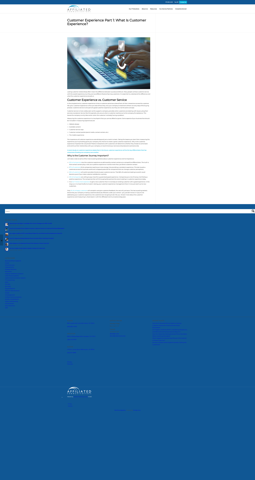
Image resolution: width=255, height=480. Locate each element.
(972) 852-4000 (73, 355)
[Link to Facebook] (183, 419)
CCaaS (7, 288)
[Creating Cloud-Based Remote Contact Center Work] (253, 240)
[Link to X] (180, 419)
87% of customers (74, 192)
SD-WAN (8, 312)
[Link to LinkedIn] (186, 419)
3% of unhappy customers (79, 216)
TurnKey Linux (137, 422)
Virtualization (9, 329)
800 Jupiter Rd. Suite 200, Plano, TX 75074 (84, 351)
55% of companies (75, 202)
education (8, 297)
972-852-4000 (169, 2)
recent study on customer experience (86, 169)
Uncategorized (10, 320)
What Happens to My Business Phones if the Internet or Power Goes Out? (29, 269)
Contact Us (183, 2)
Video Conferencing (11, 327)
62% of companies (75, 188)
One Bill (7, 310)
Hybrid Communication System (15, 303)
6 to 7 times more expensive (81, 207)
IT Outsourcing (10, 305)
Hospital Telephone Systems (14, 299)
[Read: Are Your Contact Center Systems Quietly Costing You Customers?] (7, 275)
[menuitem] (169, 2)
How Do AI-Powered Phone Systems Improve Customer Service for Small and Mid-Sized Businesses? (36, 254)
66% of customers (74, 197)
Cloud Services (9, 290)
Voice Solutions (10, 331)
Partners (70, 394)
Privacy (70, 391)
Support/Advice (10, 314)
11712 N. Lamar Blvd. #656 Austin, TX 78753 (83, 381)
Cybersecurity (9, 292)
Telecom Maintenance (12, 316)
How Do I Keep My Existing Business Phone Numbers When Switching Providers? (31, 264)
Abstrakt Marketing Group (173, 416)
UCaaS (7, 318)
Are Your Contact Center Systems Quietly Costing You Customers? (27, 273)
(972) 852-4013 (115, 362)
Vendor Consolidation (12, 325)
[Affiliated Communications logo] (79, 8)
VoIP (6, 333)
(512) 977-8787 (72, 384)
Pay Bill (176, 2)
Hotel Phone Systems (12, 301)
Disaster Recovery (10, 295)
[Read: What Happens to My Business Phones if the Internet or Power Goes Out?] (7, 270)
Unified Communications (13, 322)
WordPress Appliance (120, 422)
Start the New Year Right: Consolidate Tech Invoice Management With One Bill (30, 249)
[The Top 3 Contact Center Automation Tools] (1, 240)
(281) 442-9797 (73, 370)
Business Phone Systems (13, 286)
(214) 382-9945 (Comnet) (119, 364)
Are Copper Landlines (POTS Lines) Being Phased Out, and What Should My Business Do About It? (35, 259)
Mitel (6, 307)
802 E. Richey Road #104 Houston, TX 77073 (84, 366)
